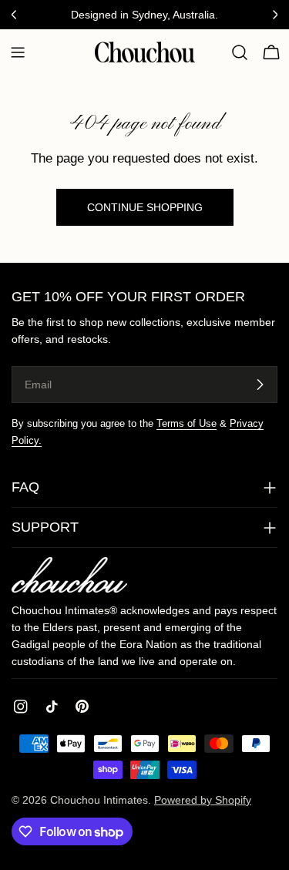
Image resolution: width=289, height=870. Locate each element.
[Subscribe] (260, 384)
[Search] (239, 52)
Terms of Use (186, 423)
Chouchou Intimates (99, 800)
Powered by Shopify (202, 800)
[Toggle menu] (17, 52)
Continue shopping (145, 207)
